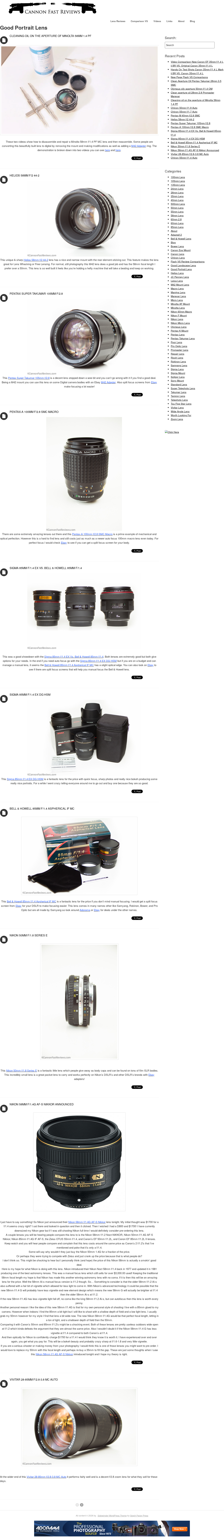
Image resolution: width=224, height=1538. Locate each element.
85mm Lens (177, 227)
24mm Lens (177, 188)
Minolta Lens (178, 307)
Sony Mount (177, 380)
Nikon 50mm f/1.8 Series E (29, 935)
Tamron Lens (178, 396)
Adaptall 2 (176, 234)
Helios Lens (177, 273)
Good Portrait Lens (181, 269)
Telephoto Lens (179, 399)
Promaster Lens (179, 350)
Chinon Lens (178, 257)
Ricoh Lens (177, 357)
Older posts (81, 1505)
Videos (157, 21)
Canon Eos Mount (181, 250)
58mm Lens (177, 215)
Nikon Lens (177, 319)
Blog (192, 21)
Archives (4, 40)
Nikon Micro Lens (180, 323)
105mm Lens (178, 181)
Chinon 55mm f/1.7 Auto (184, 111)
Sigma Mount (178, 373)
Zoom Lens (177, 419)
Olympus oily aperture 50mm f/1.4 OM (191, 88)
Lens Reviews (117, 21)
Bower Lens (177, 246)
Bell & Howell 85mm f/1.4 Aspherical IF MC (42, 808)
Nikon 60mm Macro (181, 311)
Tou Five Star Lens (181, 403)
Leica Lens (177, 280)
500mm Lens (178, 204)
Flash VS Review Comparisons (188, 261)
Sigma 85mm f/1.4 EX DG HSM (30, 694)
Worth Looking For (181, 415)
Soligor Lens (178, 377)
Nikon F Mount (179, 315)
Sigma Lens (177, 369)
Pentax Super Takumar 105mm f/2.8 (36, 294)
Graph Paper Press (139, 1515)
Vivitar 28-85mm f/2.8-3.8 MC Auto (34, 1379)
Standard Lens (179, 384)
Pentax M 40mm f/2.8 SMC (185, 115)
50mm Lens (177, 207)
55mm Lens (177, 211)
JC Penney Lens (180, 277)
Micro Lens (177, 300)
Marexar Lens (178, 296)
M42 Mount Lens (180, 284)
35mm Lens (177, 196)
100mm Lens (178, 177)
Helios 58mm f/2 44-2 (24, 175)
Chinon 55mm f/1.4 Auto (184, 157)
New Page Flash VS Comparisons (189, 77)
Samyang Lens (179, 365)
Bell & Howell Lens (181, 238)
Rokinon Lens (178, 361)
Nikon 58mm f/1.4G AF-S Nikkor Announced (42, 1104)
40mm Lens (177, 200)
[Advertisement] (175, 491)
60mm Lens (177, 223)
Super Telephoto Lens (183, 388)
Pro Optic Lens (179, 346)
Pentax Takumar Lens (183, 338)
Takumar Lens (178, 392)
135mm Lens (178, 184)
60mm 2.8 (176, 219)
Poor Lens (176, 342)
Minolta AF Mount (180, 304)
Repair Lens (177, 353)
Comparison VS (139, 21)
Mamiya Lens (178, 292)
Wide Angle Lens (180, 411)
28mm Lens (177, 192)
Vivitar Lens (177, 407)
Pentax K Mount (179, 330)
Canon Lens (177, 254)
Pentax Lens (178, 334)
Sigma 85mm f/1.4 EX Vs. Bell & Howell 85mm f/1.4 (46, 568)
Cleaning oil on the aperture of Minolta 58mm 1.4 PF (50, 36)
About (181, 21)
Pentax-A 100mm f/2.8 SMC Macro (34, 412)
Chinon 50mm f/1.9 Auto (184, 107)
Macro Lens (177, 288)
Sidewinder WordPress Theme (112, 1515)
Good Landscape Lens (183, 265)
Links (169, 21)
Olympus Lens (179, 326)
